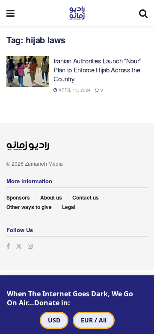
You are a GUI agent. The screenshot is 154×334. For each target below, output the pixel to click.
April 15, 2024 (74, 90)
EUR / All (94, 320)
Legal (68, 207)
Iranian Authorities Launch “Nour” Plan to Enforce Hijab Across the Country (97, 69)
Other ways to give (29, 207)
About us (51, 197)
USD (54, 320)
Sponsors (18, 197)
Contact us (85, 197)
